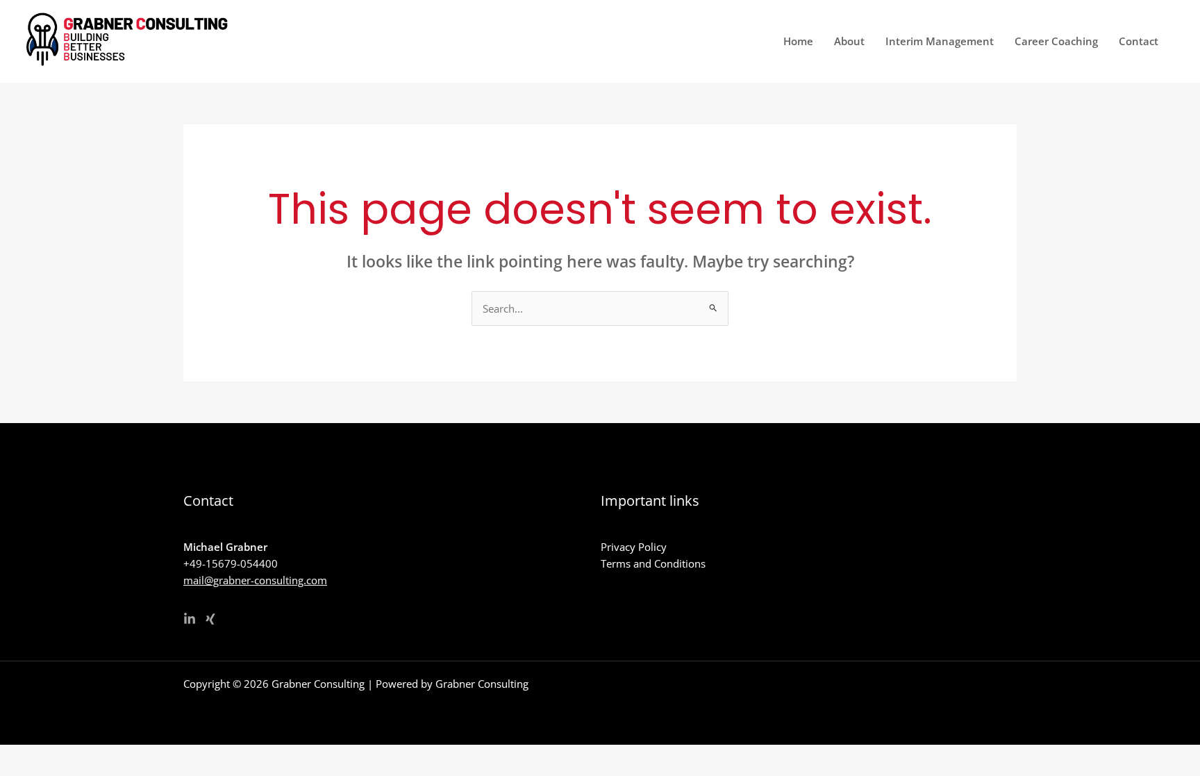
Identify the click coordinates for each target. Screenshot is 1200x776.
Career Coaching (1056, 41)
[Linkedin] (189, 619)
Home (798, 41)
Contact (1138, 41)
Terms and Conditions (653, 563)
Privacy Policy (634, 547)
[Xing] (210, 619)
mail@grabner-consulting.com (255, 580)
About (849, 41)
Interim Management (939, 41)
